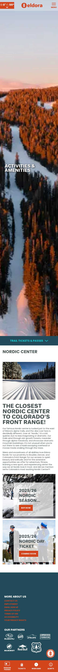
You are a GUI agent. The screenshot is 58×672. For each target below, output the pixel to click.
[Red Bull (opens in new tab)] (23, 647)
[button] (7, 666)
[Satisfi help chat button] (51, 653)
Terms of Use (11, 613)
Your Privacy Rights (15, 620)
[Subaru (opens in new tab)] (9, 636)
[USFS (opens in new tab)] (36, 647)
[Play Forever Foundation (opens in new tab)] (45, 636)
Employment (11, 604)
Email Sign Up (11, 607)
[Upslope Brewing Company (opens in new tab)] (32, 636)
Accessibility (11, 617)
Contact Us (10, 600)
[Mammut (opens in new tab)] (9, 647)
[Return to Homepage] (31, 5)
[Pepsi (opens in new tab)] (20, 636)
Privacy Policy (12, 610)
